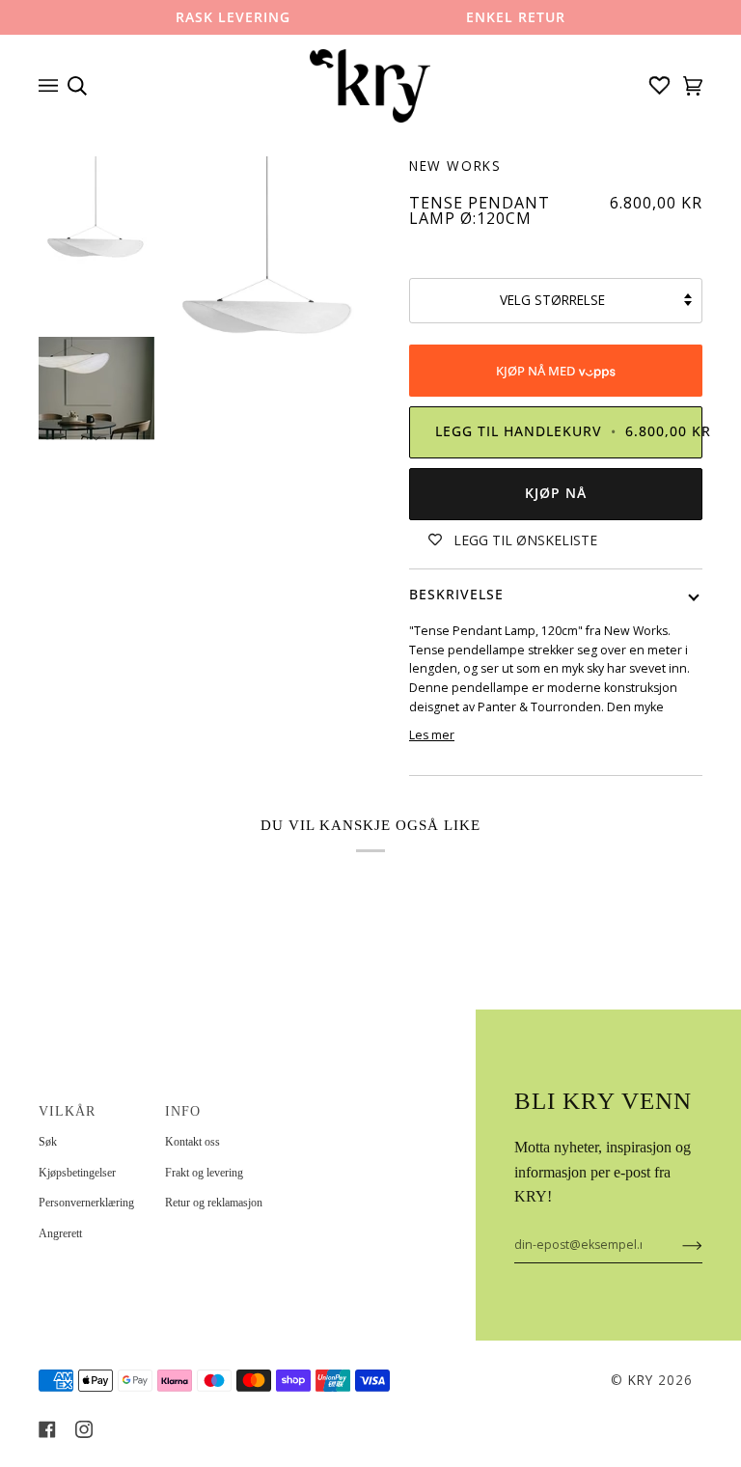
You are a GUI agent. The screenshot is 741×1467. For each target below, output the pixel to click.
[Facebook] (47, 1429)
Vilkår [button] (67, 1111)
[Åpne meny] (53, 86)
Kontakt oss (192, 1142)
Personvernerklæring (86, 1202)
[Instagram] (84, 1429)
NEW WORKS (455, 166)
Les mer (431, 735)
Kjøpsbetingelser (77, 1172)
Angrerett (60, 1233)
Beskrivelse (456, 594)
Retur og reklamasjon (213, 1202)
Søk (48, 1142)
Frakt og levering (204, 1172)
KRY (640, 1380)
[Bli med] (676, 1245)
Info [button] (183, 1111)
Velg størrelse (552, 300)
